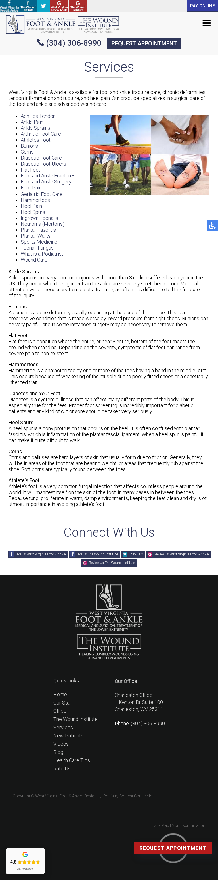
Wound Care (34, 260)
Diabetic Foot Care (41, 158)
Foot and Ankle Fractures (48, 176)
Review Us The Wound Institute (112, 563)
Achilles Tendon (38, 116)
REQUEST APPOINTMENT (144, 43)
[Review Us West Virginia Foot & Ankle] (59, 6)
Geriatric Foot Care (41, 194)
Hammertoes (35, 200)
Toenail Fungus (37, 248)
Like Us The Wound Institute (97, 554)
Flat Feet (30, 170)
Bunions (29, 146)
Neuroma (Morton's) (42, 224)
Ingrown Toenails (39, 218)
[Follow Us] (43, 6)
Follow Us (136, 554)
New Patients (68, 736)
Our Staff (63, 703)
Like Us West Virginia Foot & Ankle (40, 554)
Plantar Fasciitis (38, 230)
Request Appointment (173, 848)
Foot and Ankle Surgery (46, 182)
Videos (61, 744)
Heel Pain (31, 206)
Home (60, 694)
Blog (58, 752)
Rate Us (62, 769)
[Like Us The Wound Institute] (28, 6)
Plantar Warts (36, 236)
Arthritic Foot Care (41, 134)
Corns (27, 152)
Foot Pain (31, 188)
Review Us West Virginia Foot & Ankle (181, 554)
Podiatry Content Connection (129, 796)
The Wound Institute (75, 719)
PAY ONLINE (202, 6)
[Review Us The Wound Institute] (78, 6)
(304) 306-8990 (74, 43)
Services (63, 727)
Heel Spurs (33, 212)
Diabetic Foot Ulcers (43, 164)
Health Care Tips (71, 760)
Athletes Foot (36, 140)
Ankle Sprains (35, 128)
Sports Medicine (39, 242)
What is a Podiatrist (42, 254)
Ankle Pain (32, 122)
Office (59, 711)
